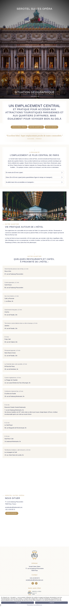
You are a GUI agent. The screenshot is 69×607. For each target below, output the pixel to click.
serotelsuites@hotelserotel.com (14, 507)
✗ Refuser (51, 602)
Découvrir (35, 96)
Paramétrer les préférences (34, 605)
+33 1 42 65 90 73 (10, 509)
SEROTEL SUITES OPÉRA (34, 8)
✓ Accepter (17, 602)
